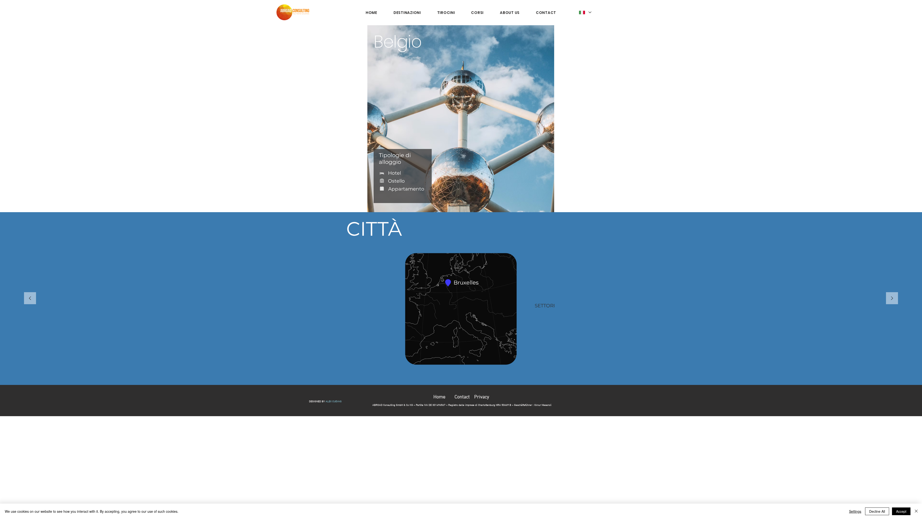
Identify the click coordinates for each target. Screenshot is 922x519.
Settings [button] (855, 511)
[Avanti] (892, 298)
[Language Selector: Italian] (585, 12)
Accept (901, 511)
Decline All (877, 511)
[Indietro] (30, 298)
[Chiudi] (916, 511)
